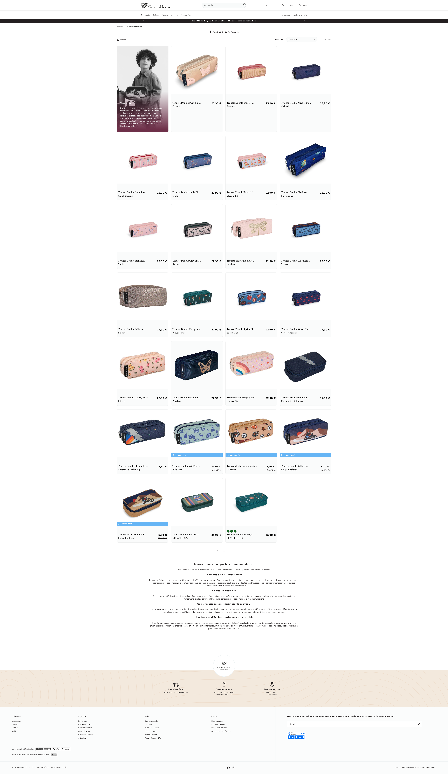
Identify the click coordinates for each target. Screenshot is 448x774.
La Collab (54, 767)
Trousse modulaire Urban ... (187, 535)
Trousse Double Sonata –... (240, 103)
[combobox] (224, 5)
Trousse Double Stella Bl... (186, 192)
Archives (15, 731)
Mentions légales (402, 767)
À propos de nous (218, 724)
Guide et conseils (151, 731)
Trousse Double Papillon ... (186, 398)
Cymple (63, 767)
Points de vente (84, 731)
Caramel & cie (24, 767)
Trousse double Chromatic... (133, 466)
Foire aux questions (219, 728)
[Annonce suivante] (304, 21)
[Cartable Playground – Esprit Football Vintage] (228, 531)
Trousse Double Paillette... (131, 329)
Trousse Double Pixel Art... (295, 192)
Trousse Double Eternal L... (241, 192)
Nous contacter (217, 721)
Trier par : (279, 39)
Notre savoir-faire (85, 728)
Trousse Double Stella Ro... (132, 261)
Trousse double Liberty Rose (133, 398)
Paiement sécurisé (152, 728)
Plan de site (414, 767)
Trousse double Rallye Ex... (295, 466)
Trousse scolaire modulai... (295, 398)
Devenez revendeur (86, 734)
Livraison (148, 724)
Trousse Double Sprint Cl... (241, 329)
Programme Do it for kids (221, 731)
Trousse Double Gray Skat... (186, 261)
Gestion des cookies (428, 767)
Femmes (15, 728)
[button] (303, 5)
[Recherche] (244, 5)
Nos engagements (85, 724)
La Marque (82, 721)
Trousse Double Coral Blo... (132, 192)
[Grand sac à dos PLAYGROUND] (231, 531)
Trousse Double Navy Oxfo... (296, 103)
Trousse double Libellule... (241, 261)
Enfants (15, 724)
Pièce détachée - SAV (153, 738)
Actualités (82, 738)
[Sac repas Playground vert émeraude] (235, 531)
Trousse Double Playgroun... (187, 329)
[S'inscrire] (418, 724)
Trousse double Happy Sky (240, 398)
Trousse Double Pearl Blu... (186, 103)
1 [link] (217, 551)
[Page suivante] (230, 551)
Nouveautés (16, 721)
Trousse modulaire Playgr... (241, 535)
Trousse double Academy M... (242, 466)
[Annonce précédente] (143, 21)
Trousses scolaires (133, 27)
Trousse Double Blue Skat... (295, 261)
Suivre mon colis (151, 721)
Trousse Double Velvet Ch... (295, 329)
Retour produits (151, 734)
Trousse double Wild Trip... (186, 466)
